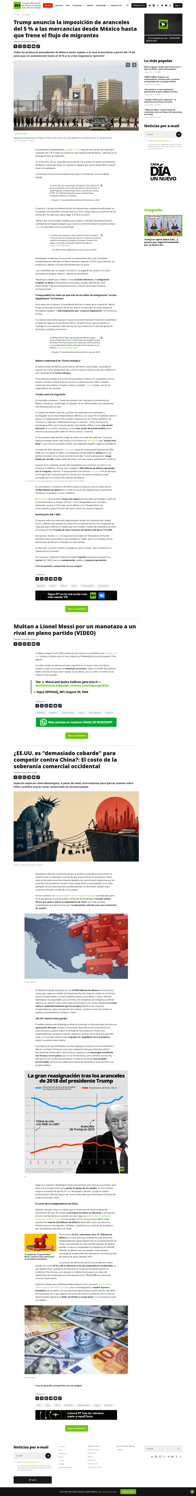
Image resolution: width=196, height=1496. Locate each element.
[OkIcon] (170, 5)
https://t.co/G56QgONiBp (60, 246)
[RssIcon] (180, 1456)
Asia (38, 1405)
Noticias (59, 5)
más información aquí (107, 1491)
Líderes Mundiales (65, 1467)
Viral (67, 5)
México (52, 586)
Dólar (57, 1405)
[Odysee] (160, 1456)
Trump (74, 586)
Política (63, 586)
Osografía (153, 210)
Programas (77, 5)
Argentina (40, 712)
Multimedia (101, 5)
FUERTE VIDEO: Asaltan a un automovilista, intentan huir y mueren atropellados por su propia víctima (161, 79)
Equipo (90, 1456)
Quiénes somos (93, 1449)
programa (43, 498)
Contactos (92, 1453)
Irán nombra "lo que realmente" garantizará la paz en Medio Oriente (161, 90)
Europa (97, 1405)
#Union (50, 686)
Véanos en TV (139, 5)
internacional (103, 586)
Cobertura (91, 1460)
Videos (61, 1457)
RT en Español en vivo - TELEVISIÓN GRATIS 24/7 (163, 39)
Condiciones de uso (95, 1467)
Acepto (158, 141)
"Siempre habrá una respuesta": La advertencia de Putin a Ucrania (160, 100)
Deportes (53, 712)
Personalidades (95, 712)
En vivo (48, 5)
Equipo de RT (116, 5)
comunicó (95, 471)
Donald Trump (72, 149)
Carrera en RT (93, 1463)
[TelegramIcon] (162, 5)
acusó (38, 227)
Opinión (90, 5)
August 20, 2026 (77, 692)
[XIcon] (158, 5)
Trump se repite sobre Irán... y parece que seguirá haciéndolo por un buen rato (161, 242)
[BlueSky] (166, 5)
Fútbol (81, 712)
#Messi (61, 686)
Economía (41, 586)
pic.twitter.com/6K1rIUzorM (67, 348)
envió (57, 535)
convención (69, 449)
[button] (76, 95)
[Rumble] (154, 5)
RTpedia (62, 1464)
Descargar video (21, 133)
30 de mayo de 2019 (91, 200)
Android (119, 1449)
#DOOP (40, 686)
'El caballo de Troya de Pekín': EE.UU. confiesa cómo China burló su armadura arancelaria (39, 1256)
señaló (89, 385)
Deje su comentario (77, 609)
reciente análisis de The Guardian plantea (75, 895)
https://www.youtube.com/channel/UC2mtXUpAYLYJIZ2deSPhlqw (60, 481)
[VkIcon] (150, 5)
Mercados (109, 1405)
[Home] (17, 5)
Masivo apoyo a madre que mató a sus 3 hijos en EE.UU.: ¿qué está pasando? (162, 67)
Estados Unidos (87, 586)
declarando (93, 440)
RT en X (32, 1480)
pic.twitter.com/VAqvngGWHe (87, 686)
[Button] (127, 5)
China (48, 1405)
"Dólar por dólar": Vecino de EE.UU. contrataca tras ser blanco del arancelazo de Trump (163, 112)
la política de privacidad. (161, 141)
